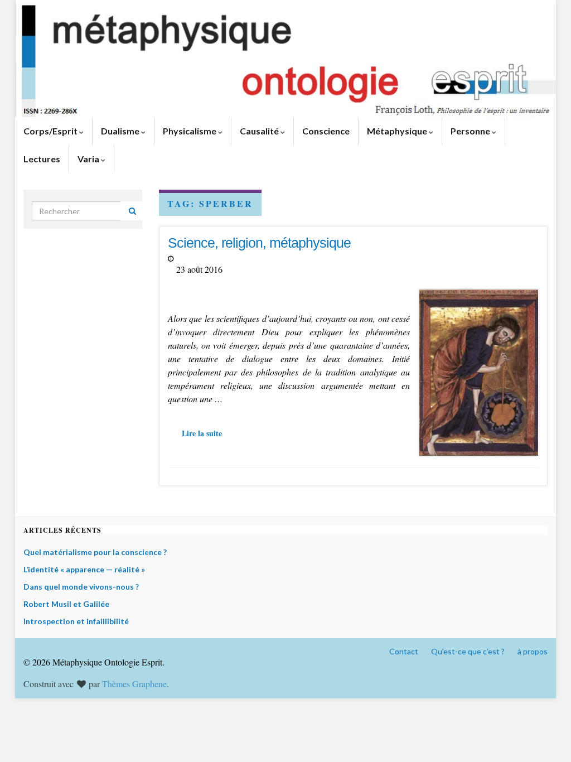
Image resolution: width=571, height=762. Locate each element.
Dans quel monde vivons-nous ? (81, 586)
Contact (403, 651)
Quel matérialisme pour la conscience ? (95, 552)
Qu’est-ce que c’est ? (468, 651)
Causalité (260, 131)
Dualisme (121, 131)
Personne (471, 131)
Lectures (41, 158)
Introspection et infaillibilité (76, 621)
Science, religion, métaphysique (259, 242)
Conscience (326, 131)
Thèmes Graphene (134, 683)
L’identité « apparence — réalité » (84, 569)
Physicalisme (190, 131)
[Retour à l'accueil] (285, 58)
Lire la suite (202, 433)
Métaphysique (398, 131)
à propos (532, 651)
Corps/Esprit (51, 131)
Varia (89, 158)
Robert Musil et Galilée (66, 604)
